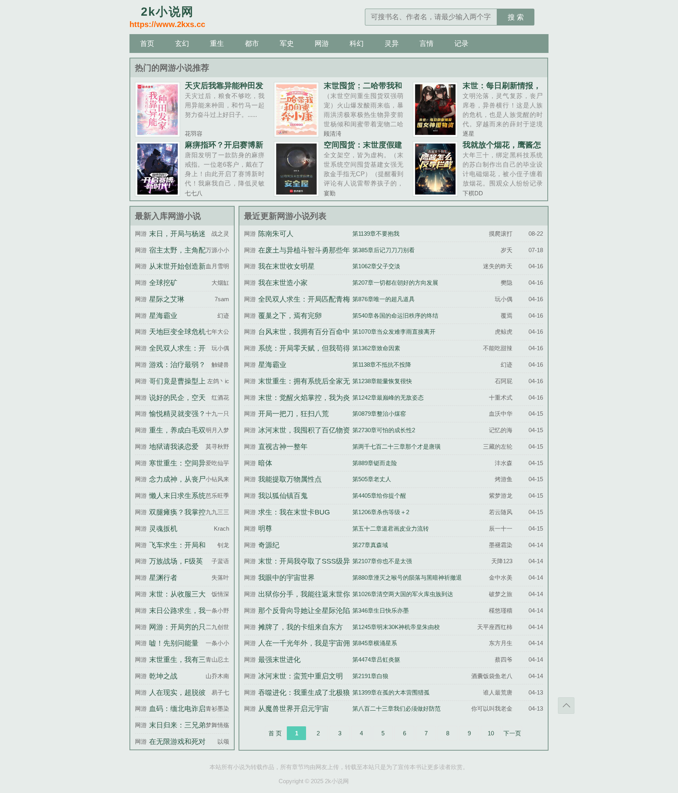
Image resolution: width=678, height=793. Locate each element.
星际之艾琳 (166, 299)
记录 (461, 43)
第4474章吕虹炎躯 (376, 659)
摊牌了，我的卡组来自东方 (300, 627)
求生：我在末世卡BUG (294, 512)
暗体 (265, 463)
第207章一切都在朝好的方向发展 (395, 282)
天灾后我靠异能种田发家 (224, 89)
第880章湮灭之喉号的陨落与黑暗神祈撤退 (407, 577)
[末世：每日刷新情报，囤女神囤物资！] (435, 134)
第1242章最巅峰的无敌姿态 (388, 397)
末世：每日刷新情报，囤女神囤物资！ (502, 89)
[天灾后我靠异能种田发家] (157, 134)
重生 (217, 43)
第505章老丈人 (371, 479)
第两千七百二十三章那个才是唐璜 (396, 446)
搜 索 (516, 17)
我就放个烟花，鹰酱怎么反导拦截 (502, 148)
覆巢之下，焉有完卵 (290, 316)
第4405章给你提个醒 (379, 495)
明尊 (265, 529)
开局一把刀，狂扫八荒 (293, 414)
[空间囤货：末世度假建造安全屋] (296, 193)
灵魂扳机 (163, 529)
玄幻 (182, 43)
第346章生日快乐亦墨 (380, 610)
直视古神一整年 (283, 447)
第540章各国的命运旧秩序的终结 (395, 315)
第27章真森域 (370, 545)
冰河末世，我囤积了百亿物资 (304, 430)
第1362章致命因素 (376, 348)
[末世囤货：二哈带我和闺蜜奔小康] (296, 134)
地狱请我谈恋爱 (174, 447)
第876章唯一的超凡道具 (383, 299)
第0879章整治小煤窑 (379, 413)
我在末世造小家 (283, 283)
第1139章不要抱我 (375, 233)
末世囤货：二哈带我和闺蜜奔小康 (363, 89)
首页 (147, 43)
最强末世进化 (279, 660)
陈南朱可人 (275, 234)
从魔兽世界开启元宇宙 (293, 709)
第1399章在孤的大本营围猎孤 (391, 692)
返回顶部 (566, 705)
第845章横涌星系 (374, 643)
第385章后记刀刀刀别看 (383, 250)
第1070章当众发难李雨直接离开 (394, 331)
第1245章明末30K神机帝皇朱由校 (396, 627)
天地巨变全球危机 (177, 332)
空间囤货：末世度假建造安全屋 (363, 148)
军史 (287, 43)
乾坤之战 (163, 676)
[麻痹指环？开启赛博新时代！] (157, 193)
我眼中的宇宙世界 (286, 578)
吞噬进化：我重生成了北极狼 (304, 693)
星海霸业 (163, 316)
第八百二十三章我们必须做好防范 (396, 708)
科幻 (357, 43)
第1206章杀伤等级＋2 (380, 512)
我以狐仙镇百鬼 (283, 496)
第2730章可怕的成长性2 (383, 430)
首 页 (275, 733)
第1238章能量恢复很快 (382, 381)
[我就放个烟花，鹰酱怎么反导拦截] (435, 193)
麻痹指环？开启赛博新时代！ (224, 148)
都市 (252, 43)
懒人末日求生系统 (177, 496)
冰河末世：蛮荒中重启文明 (300, 676)
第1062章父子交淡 (376, 266)
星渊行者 (163, 578)
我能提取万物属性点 (290, 479)
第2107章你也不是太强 (382, 561)
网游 (322, 43)
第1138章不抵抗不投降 (381, 364)
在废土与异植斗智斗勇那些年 (304, 250)
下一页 (512, 733)
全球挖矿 (163, 283)
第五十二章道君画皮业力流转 (390, 528)
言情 (426, 43)
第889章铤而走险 (374, 463)
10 (491, 733)
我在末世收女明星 (286, 266)
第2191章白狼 (370, 676)
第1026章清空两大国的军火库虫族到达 (402, 594)
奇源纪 (268, 545)
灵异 (392, 43)
